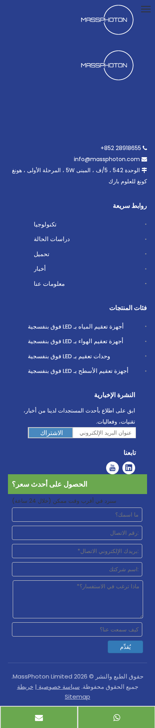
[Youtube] (112, 468)
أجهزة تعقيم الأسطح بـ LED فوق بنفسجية (78, 371)
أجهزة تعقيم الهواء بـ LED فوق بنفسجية (75, 341)
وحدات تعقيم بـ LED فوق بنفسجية (69, 356)
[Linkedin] (128, 468)
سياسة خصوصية (58, 686)
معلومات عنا (49, 283)
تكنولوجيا (45, 224)
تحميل (41, 254)
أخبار (40, 268)
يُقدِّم (125, 647)
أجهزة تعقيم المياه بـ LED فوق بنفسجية (76, 326)
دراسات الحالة (52, 239)
